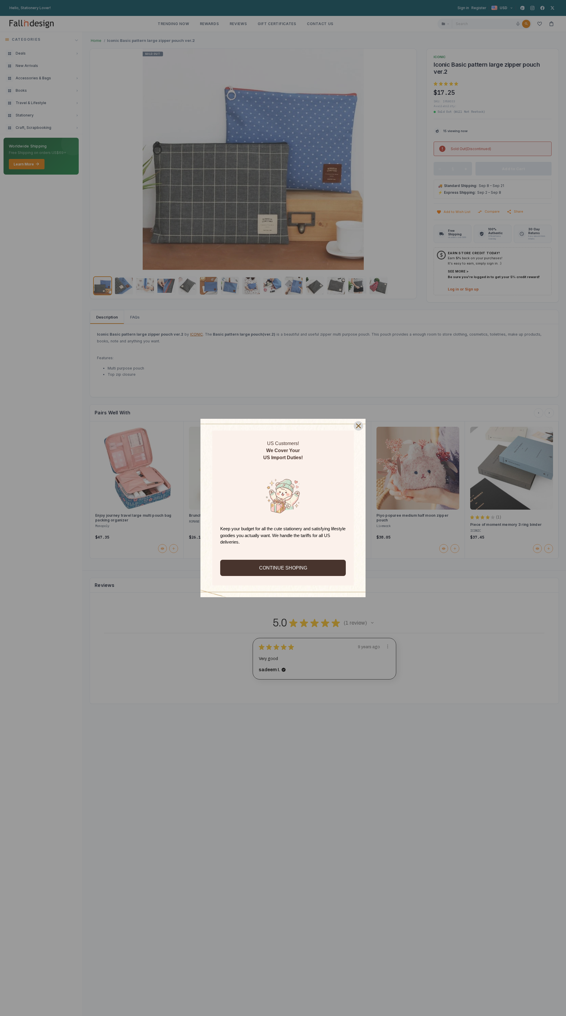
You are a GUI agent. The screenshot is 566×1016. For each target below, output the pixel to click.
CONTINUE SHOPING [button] (283, 567)
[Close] (358, 426)
